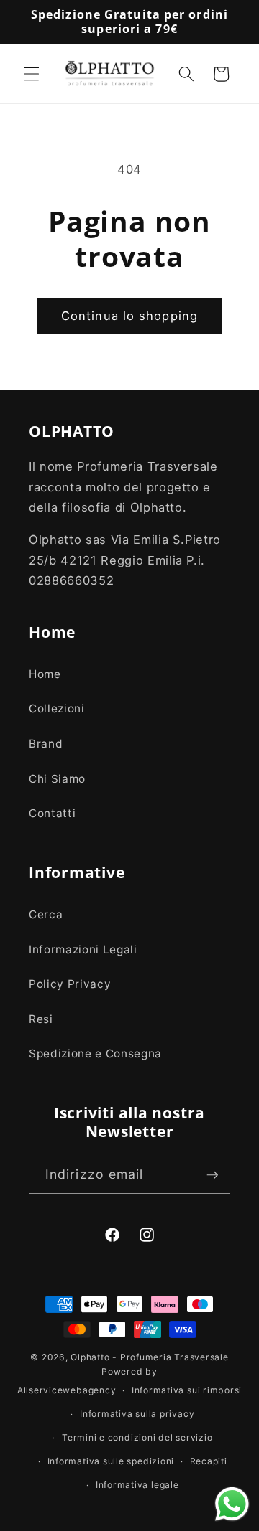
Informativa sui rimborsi (187, 1390)
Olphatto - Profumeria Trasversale (149, 1357)
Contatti (52, 813)
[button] (31, 74)
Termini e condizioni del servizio (137, 1437)
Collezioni (57, 708)
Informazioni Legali (83, 949)
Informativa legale (137, 1484)
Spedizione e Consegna (95, 1053)
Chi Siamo (57, 779)
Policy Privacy (70, 984)
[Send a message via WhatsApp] (232, 1504)
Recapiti (208, 1461)
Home (45, 674)
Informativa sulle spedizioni (111, 1461)
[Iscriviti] (212, 1175)
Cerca (46, 914)
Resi (41, 1019)
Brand (46, 743)
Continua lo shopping (129, 315)
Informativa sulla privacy (137, 1413)
